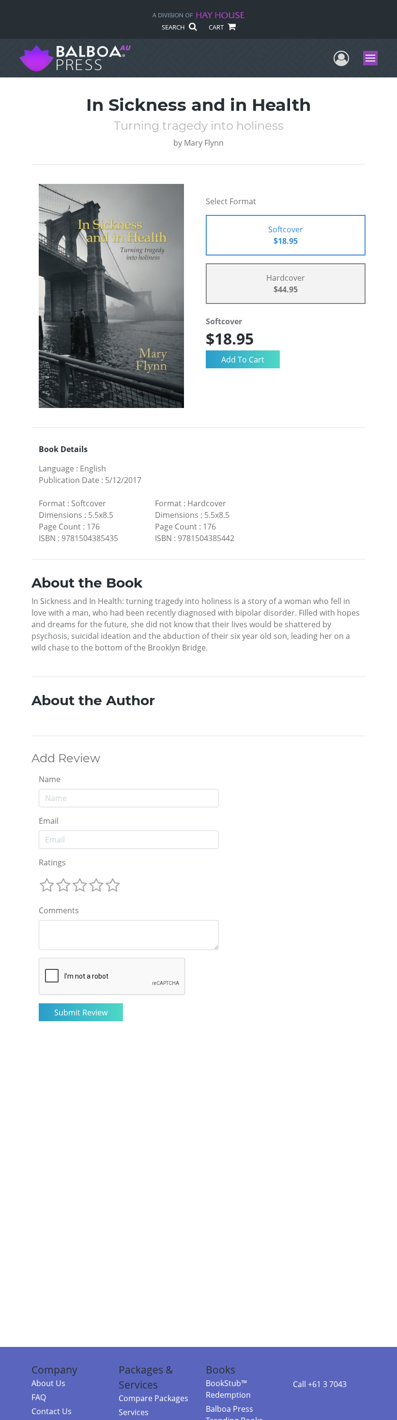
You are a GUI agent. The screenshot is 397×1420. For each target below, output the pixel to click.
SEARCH (174, 27)
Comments (59, 910)
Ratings (52, 862)
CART (217, 27)
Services (134, 1412)
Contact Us (51, 1411)
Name (50, 779)
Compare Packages (153, 1398)
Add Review (65, 758)
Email (49, 821)
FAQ (38, 1397)
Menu (373, 58)
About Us (48, 1383)
